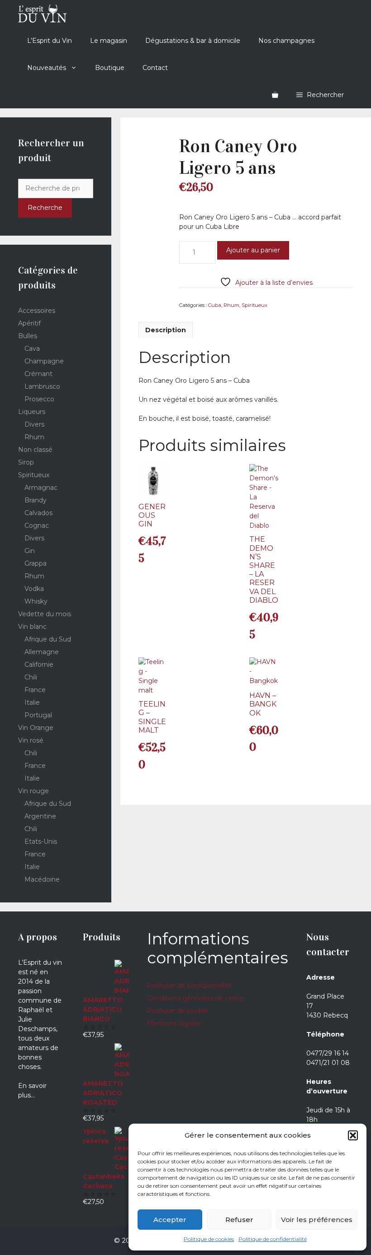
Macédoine (42, 879)
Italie (32, 702)
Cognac (36, 525)
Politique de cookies (209, 1239)
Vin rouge (33, 791)
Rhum (231, 305)
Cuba (214, 305)
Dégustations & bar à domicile (192, 41)
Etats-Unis (40, 841)
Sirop (26, 462)
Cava (32, 348)
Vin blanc (32, 627)
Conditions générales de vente (195, 998)
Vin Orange (35, 728)
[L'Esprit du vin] (42, 13)
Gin (29, 551)
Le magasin (108, 41)
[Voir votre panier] (275, 94)
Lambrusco (42, 386)
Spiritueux (254, 305)
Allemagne (41, 652)
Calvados (38, 513)
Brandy (35, 500)
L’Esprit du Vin (49, 41)
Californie (38, 664)
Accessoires (36, 311)
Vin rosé (30, 740)
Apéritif (29, 323)
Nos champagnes (286, 41)
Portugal (38, 715)
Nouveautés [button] (46, 68)
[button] (352, 1135)
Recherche (45, 208)
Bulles (27, 336)
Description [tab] (165, 330)
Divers (34, 424)
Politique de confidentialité (272, 1239)
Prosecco (39, 399)
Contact (155, 68)
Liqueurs (31, 412)
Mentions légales (174, 1023)
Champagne (44, 361)
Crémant (38, 374)
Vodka (34, 589)
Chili (30, 677)
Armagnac (40, 487)
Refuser (239, 1219)
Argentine (40, 816)
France (35, 690)
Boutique (109, 68)
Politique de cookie (177, 1011)
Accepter (169, 1219)
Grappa (35, 563)
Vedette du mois (44, 614)
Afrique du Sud (47, 639)
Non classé (35, 450)
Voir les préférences (316, 1219)
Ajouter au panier (253, 250)
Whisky (36, 601)
